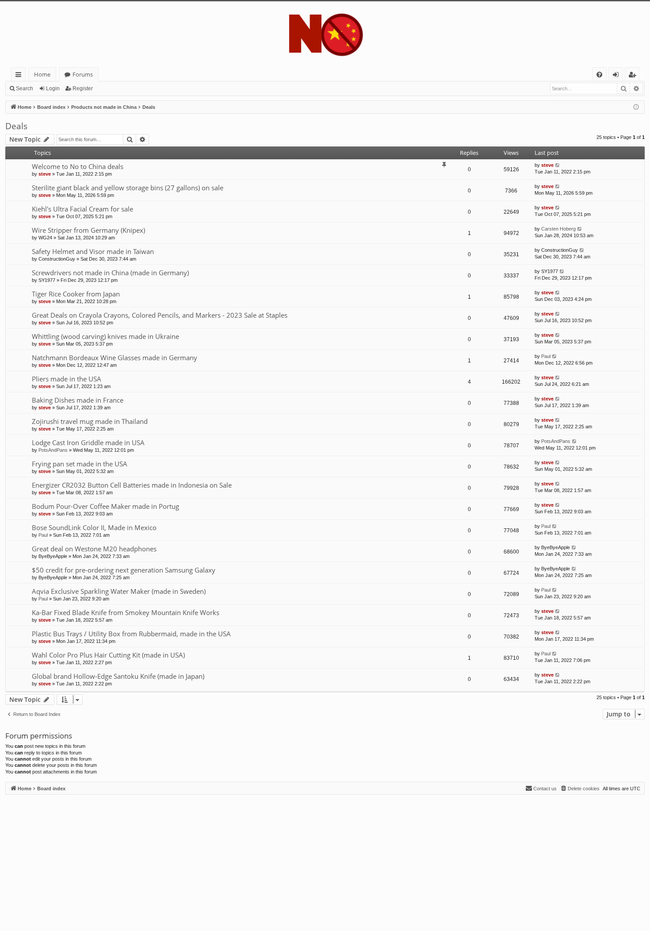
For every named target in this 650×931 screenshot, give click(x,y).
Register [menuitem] (634, 75)
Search (24, 88)
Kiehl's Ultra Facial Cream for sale (82, 208)
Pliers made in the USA (66, 378)
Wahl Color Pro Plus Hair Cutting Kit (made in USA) (108, 654)
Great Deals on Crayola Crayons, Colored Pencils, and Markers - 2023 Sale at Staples (159, 315)
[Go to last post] (558, 165)
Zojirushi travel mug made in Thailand (90, 421)
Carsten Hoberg (558, 228)
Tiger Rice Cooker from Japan (76, 293)
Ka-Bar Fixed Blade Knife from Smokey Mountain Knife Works (125, 612)
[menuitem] (599, 74)
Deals (16, 126)
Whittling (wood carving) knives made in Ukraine (105, 336)
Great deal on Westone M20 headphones (94, 548)
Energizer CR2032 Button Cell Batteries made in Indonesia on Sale (132, 485)
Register (83, 88)
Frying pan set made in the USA (79, 463)
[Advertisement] (270, 857)
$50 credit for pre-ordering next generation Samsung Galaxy (123, 570)
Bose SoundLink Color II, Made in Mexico (94, 527)
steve (44, 174)
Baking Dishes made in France (77, 400)
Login (53, 88)
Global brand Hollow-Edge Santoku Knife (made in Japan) (118, 676)
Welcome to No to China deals (77, 166)
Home (42, 74)
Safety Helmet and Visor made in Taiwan (93, 251)
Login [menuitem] (617, 75)
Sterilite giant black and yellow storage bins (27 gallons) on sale (127, 187)
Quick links (20, 75)
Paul (546, 356)
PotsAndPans (53, 450)
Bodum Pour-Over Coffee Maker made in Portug (105, 506)
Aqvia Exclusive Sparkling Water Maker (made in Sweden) (119, 591)
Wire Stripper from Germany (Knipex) (88, 230)
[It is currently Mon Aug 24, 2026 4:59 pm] (636, 107)
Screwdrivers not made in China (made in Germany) (110, 272)
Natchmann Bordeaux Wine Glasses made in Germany (114, 357)
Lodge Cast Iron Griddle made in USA (88, 442)
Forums (83, 74)
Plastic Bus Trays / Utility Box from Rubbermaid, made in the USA (131, 633)
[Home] (325, 34)
